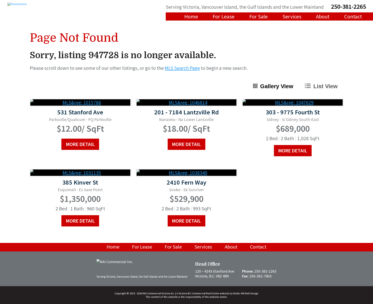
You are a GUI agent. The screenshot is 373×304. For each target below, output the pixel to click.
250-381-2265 (348, 6)
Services (291, 16)
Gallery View (276, 86)
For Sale (258, 16)
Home (191, 16)
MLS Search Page (182, 68)
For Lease (223, 16)
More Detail (80, 144)
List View (325, 86)
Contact (353, 16)
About (322, 16)
